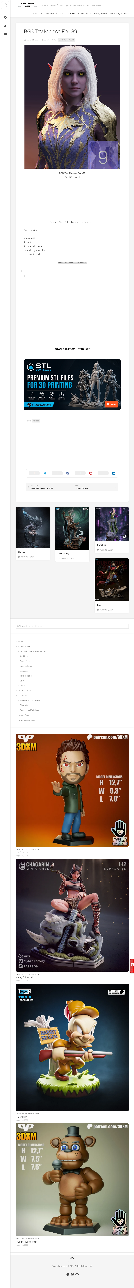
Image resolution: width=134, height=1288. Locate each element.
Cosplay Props (26, 666)
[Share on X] (37, 473)
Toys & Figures (26, 676)
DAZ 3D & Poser (67, 13)
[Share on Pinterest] (83, 473)
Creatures (24, 671)
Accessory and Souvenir (30, 700)
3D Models (83, 13)
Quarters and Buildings (29, 710)
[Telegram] (5, 17)
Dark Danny (63, 553)
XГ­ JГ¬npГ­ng (50, 40)
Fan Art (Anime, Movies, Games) (33, 651)
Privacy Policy (100, 13)
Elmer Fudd (21, 1117)
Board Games (26, 661)
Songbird (101, 545)
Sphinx (21, 552)
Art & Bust (24, 656)
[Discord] (5, 34)
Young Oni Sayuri (24, 977)
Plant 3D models (27, 705)
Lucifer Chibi (22, 852)
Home (35, 13)
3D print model (47, 13)
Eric (99, 605)
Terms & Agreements (119, 13)
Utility (22, 681)
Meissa (36, 421)
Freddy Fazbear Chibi (26, 1241)
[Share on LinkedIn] (106, 473)
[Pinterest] (5, 25)
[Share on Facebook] (60, 473)
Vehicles (23, 686)
